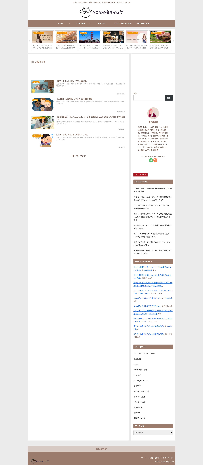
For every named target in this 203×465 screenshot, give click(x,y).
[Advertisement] (78, 70)
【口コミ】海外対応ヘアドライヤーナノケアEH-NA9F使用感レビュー (152, 207)
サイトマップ (168, 458)
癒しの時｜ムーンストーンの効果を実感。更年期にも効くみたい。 (153, 226)
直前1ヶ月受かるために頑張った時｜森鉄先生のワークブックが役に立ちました (152, 235)
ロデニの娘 (153, 122)
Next (173, 41)
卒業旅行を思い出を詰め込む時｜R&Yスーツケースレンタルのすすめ (153, 252)
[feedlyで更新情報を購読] (151, 160)
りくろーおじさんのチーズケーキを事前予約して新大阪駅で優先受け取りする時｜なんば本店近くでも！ (153, 216)
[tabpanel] (43, 40)
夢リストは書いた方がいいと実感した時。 (149, 326)
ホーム (143, 458)
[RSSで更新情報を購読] (155, 160)
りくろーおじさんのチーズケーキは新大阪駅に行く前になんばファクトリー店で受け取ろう (153, 198)
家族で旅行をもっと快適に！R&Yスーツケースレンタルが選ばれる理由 (153, 243)
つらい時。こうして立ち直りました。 (147, 298)
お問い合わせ (154, 458)
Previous (29, 41)
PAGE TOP (102, 449)
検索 (135, 93)
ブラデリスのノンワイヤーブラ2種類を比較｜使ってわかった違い (153, 190)
